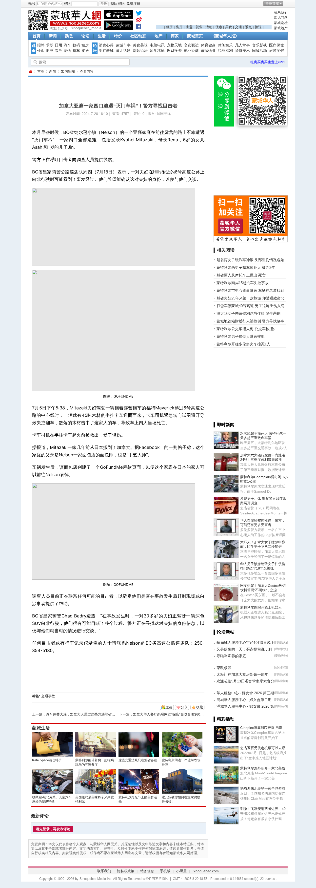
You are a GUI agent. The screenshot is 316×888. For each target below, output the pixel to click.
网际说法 (140, 51)
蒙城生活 (41, 727)
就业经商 (191, 51)
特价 (118, 36)
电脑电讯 (157, 45)
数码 (76, 45)
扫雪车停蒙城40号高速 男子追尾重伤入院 (250, 306)
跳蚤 (69, 36)
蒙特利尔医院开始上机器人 (261, 607)
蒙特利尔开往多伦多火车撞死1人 (243, 344)
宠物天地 (174, 45)
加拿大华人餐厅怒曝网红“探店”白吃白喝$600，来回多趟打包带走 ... (185, 714)
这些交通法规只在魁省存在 (137, 760)
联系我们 (281, 12)
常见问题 (281, 18)
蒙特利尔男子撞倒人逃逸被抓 (241, 336)
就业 (199, 27)
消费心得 (106, 45)
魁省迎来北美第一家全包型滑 (262, 788)
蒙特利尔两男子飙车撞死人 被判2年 (246, 267)
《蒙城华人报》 (225, 36)
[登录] (104, 3)
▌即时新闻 (224, 424)
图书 (49, 51)
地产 (158, 36)
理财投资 (174, 51)
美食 (228, 27)
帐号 (31, 3)
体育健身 (208, 45)
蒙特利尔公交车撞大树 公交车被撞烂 (247, 329)
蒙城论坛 (281, 23)
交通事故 (48, 696)
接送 (258, 27)
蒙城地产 (281, 28)
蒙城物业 (208, 51)
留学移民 (157, 51)
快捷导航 (272, 3)
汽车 (67, 45)
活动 (208, 27)
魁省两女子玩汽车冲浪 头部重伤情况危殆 (250, 260)
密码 (66, 3)
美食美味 (140, 45)
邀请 (168, 707)
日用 (58, 45)
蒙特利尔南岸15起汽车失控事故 (243, 283)
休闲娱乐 (225, 45)
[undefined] (139, 14)
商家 (175, 36)
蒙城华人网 (30, 71)
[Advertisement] (214, 17)
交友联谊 (191, 45)
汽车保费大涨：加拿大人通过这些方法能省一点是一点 (87, 714)
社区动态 (138, 36)
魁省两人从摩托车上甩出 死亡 (241, 275)
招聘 (40, 45)
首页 (36, 36)
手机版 (165, 871)
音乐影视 (259, 45)
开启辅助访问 (286, 3)
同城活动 (259, 51)
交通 (238, 27)
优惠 (218, 27)
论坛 (85, 36)
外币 (40, 51)
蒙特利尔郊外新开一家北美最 (262, 768)
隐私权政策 (125, 871)
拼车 (76, 51)
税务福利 (225, 51)
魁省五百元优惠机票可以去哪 (262, 748)
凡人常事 (242, 45)
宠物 (67, 51)
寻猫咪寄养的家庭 (231, 656)
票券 (58, 51)
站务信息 (147, 871)
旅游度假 (276, 51)
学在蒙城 (106, 51)
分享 (184, 707)
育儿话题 (123, 51)
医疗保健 (276, 45)
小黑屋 (181, 871)
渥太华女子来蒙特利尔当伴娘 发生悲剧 (248, 313)
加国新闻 (68, 71)
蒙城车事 (123, 45)
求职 (49, 45)
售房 (179, 27)
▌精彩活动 (224, 719)
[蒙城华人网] (65, 29)
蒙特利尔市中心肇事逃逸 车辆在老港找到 (250, 290)
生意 (189, 27)
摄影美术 (242, 51)
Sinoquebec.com (206, 871)
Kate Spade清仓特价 (47, 760)
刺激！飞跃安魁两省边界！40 (263, 809)
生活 (102, 36)
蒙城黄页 (195, 36)
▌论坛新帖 (224, 632)
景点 (248, 27)
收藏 (199, 707)
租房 (169, 27)
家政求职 (224, 668)
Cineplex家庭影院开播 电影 (261, 728)
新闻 (53, 36)
